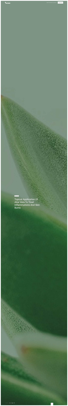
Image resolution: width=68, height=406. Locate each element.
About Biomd (60, 2)
